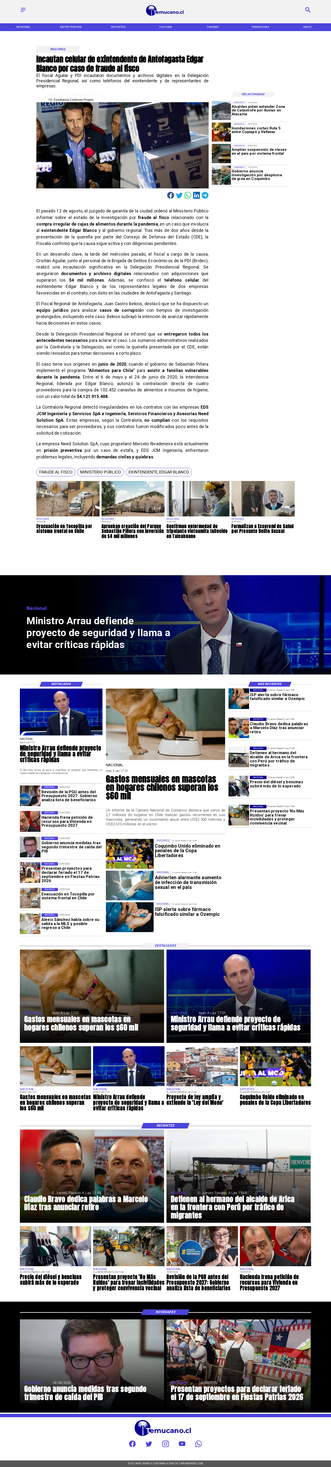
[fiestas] (30, 872)
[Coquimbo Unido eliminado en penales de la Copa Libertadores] (275, 1086)
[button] (55, 472)
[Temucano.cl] (23, 12)
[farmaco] (239, 699)
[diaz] (239, 728)
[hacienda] (30, 821)
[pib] (30, 847)
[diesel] (239, 786)
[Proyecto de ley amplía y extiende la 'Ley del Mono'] (202, 1086)
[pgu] (30, 796)
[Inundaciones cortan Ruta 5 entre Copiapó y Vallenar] (221, 132)
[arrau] (61, 735)
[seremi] (262, 516)
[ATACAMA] (221, 110)
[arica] (239, 757)
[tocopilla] (67, 516)
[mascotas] (165, 759)
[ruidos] (239, 815)
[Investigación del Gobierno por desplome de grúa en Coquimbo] (221, 175)
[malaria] (197, 516)
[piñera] (133, 516)
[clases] (221, 153)
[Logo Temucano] (165, 15)
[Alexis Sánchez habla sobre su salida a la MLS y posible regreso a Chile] (30, 923)
